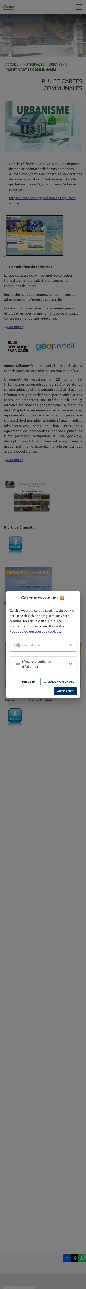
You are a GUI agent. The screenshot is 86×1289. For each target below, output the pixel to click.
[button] (43, 645)
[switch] (14, 664)
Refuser (28, 681)
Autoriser (65, 691)
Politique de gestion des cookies (35, 631)
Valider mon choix (59, 681)
